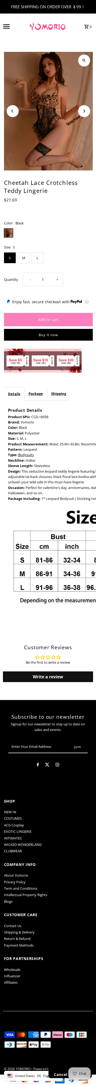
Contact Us (12, 925)
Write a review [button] (48, 677)
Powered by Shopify (47, 1069)
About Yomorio (16, 875)
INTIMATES (13, 838)
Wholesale (12, 969)
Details (14, 393)
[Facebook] (38, 765)
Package (36, 393)
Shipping (58, 393)
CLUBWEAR (13, 851)
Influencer (12, 976)
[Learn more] (87, 302)
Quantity (11, 279)
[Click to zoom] (84, 61)
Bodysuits (26, 454)
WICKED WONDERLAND (23, 844)
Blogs (8, 901)
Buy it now (48, 334)
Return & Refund (17, 938)
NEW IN (10, 812)
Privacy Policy (15, 882)
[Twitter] (47, 765)
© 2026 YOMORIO (17, 1069)
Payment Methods (19, 945)
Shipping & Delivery (19, 932)
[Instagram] (57, 765)
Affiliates (11, 982)
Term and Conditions (20, 888)
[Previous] (13, 111)
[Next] (84, 111)
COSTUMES (13, 818)
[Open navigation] (14, 26)
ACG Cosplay (14, 825)
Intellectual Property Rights (25, 894)
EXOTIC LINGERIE (17, 831)
